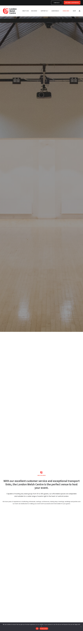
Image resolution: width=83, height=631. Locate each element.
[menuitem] (57, 2)
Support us (44, 11)
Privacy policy (43, 628)
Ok (37, 628)
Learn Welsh (55, 11)
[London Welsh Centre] (10, 11)
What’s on (25, 11)
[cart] (79, 10)
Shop (74, 11)
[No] (81, 626)
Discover (34, 11)
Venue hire (66, 11)
